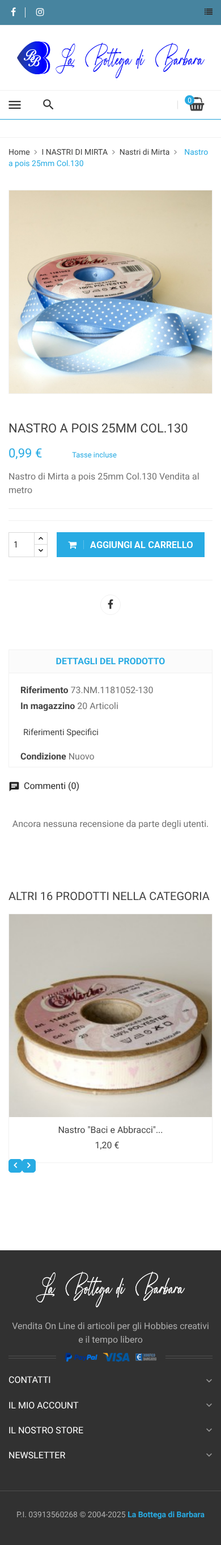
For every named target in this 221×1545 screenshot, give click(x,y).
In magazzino (47, 706)
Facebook (13, 13)
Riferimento (44, 690)
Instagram (40, 13)
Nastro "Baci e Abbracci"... (110, 1129)
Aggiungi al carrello (140, 545)
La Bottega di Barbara (166, 1514)
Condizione (43, 756)
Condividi (110, 605)
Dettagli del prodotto (110, 661)
